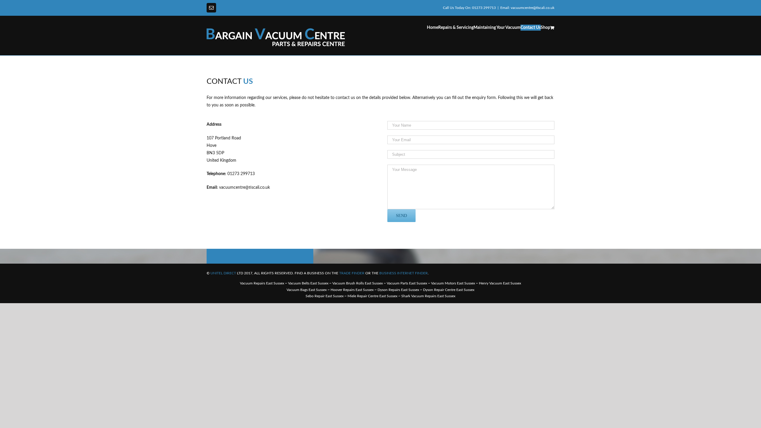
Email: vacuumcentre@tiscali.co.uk (527, 8)
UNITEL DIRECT (223, 273)
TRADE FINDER (351, 273)
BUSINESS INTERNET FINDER (403, 273)
